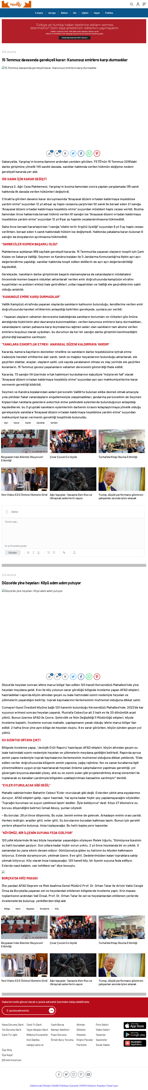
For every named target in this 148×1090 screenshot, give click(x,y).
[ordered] (48, 552)
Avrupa (52, 12)
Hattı (18, 908)
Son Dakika (33, 1039)
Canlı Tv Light (10, 1034)
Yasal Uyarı (112, 1085)
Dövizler (81, 1029)
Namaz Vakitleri (60, 1029)
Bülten (64, 12)
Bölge (7, 908)
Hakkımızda (36, 1085)
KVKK (83, 1085)
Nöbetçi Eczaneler (37, 1034)
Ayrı (6, 422)
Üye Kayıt (7, 1055)
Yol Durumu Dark (11, 1029)
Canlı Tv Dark (34, 1024)
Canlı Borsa (57, 1024)
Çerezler (74, 1085)
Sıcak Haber (103, 1044)
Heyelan (30, 908)
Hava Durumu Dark (13, 1024)
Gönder (12, 552)
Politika (109, 12)
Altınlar (81, 1024)
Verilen (54, 422)
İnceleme (44, 908)
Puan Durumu (59, 1034)
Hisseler (81, 1034)
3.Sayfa (39, 12)
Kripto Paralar (85, 1039)
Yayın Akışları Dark (37, 1029)
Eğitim (85, 12)
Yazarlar (101, 1034)
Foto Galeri (102, 1024)
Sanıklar (40, 422)
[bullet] (53, 552)
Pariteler (82, 1044)
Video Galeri (103, 1029)
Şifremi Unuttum (11, 1060)
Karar (16, 422)
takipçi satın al (35, 1044)
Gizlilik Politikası (60, 1085)
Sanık (28, 422)
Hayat (97, 12)
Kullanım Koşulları (97, 1085)
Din (74, 12)
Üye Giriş (7, 1049)
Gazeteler (101, 1039)
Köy (57, 908)
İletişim (47, 1085)
